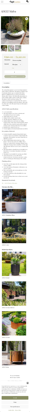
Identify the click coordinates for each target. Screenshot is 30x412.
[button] (27, 383)
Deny (15, 402)
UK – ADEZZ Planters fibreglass (9, 183)
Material (6, 64)
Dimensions (7, 59)
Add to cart (13, 76)
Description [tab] (7, 83)
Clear (13, 68)
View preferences (15, 406)
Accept (15, 398)
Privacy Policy (18, 410)
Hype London (16, 377)
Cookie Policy (11, 410)
